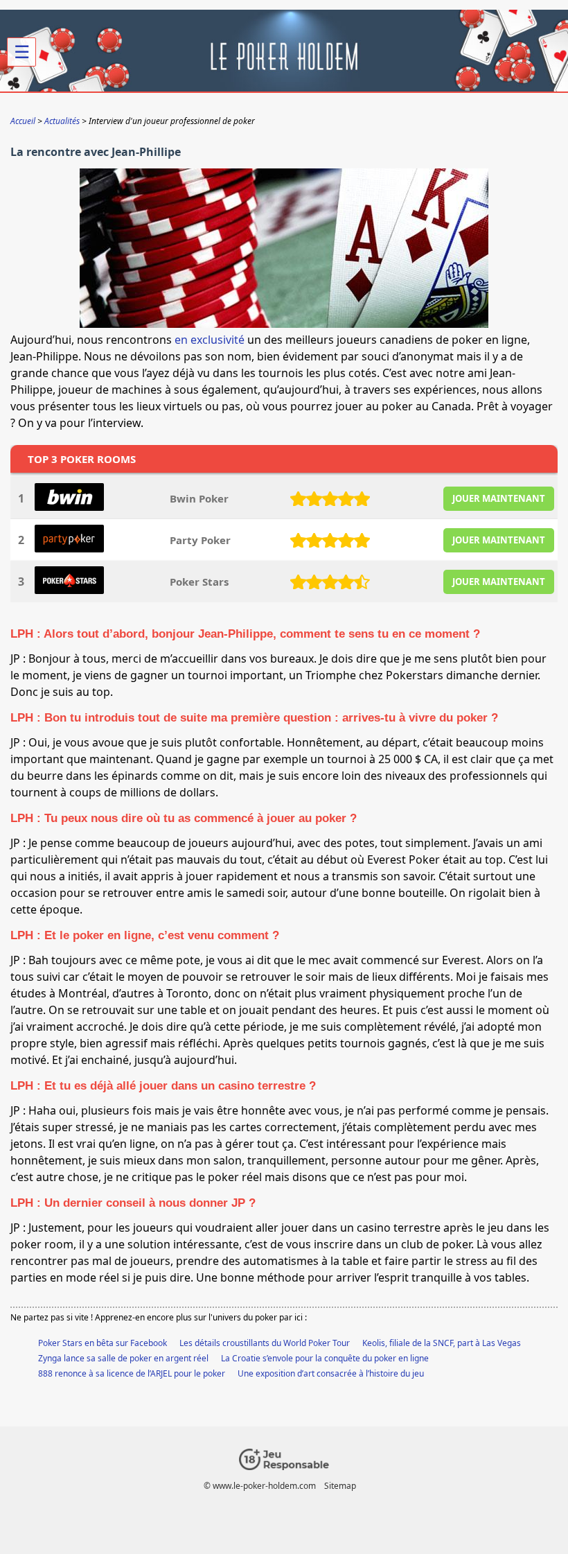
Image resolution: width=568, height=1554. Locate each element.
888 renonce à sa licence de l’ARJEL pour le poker (131, 1373)
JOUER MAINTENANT (498, 498)
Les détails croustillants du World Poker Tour (264, 1343)
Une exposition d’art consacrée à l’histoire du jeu (331, 1373)
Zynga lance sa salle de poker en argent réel (123, 1358)
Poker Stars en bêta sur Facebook (102, 1343)
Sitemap (340, 1486)
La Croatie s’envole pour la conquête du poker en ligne (325, 1358)
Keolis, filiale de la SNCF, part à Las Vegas (441, 1343)
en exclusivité (210, 339)
